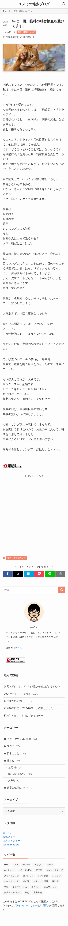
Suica (50, 864)
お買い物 (14, 767)
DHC (6, 864)
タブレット (28, 876)
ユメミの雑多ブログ (34, 4)
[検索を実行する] (61, 590)
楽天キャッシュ (20, 887)
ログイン (8, 832)
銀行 (27, 892)
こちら (18, 648)
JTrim (15, 864)
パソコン (56, 876)
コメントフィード (12, 840)
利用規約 (45, 905)
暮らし (13, 760)
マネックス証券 (40, 881)
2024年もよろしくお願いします (21, 693)
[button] (8, 574)
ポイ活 (26, 881)
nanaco (26, 864)
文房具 (13, 780)
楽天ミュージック (12, 892)
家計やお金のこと (20, 774)
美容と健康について (26, 32)
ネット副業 (43, 876)
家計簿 (55, 881)
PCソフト (38, 864)
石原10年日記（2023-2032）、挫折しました (28, 708)
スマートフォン (11, 876)
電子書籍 (37, 892)
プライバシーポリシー (25, 905)
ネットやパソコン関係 (22, 738)
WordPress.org (11, 844)
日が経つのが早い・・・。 (18, 701)
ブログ (13, 746)
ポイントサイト (11, 881)
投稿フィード (10, 836)
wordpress (9, 870)
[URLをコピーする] (60, 574)
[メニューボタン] (4, 4)
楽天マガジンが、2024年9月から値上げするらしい (32, 686)
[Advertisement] (34, 512)
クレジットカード (54, 870)
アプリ (39, 870)
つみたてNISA (25, 870)
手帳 (6, 887)
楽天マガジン (50, 887)
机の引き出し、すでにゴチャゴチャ (23, 715)
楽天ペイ (35, 887)
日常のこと (16, 753)
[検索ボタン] (64, 4)
